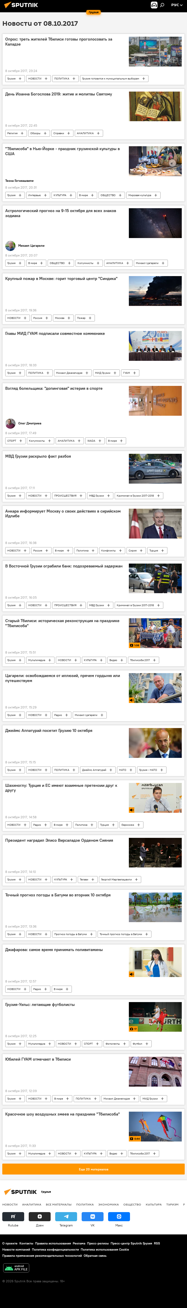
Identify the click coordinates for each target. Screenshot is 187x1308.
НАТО (122, 770)
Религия (12, 133)
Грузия (11, 78)
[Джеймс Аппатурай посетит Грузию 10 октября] (155, 743)
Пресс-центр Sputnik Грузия (131, 1243)
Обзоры (35, 133)
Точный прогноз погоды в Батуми (121, 934)
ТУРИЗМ (172, 1204)
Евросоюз (128, 824)
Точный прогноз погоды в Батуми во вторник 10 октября (58, 895)
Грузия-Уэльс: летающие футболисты (40, 1004)
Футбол (137, 1043)
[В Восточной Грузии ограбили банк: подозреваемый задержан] (155, 578)
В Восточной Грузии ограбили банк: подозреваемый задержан (63, 566)
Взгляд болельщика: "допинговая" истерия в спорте (54, 388)
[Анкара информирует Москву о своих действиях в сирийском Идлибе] (155, 524)
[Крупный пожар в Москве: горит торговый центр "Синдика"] (155, 291)
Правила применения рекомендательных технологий (42, 1256)
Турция (153, 550)
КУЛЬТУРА (60, 195)
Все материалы (59, 1204)
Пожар (81, 318)
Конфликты (108, 550)
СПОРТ (11, 440)
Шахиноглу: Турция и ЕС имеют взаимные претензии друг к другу (61, 788)
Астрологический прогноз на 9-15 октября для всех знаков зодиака (60, 213)
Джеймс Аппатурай (94, 770)
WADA (91, 440)
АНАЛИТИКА (85, 133)
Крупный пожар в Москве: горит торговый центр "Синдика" (61, 278)
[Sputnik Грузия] (22, 9)
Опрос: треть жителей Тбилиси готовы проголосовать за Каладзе (58, 42)
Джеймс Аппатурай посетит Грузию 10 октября (48, 730)
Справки (58, 133)
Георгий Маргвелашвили (116, 879)
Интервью (34, 195)
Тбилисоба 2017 (140, 660)
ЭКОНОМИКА (108, 1204)
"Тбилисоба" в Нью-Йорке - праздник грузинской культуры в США (62, 151)
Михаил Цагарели (147, 263)
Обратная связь (95, 1256)
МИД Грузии (102, 372)
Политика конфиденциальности (55, 1249)
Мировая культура (139, 195)
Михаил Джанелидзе (69, 372)
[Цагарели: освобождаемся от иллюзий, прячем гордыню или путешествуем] (155, 688)
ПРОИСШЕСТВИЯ (65, 495)
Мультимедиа (36, 660)
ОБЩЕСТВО (108, 195)
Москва (59, 318)
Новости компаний (16, 1249)
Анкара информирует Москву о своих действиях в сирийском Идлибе (63, 514)
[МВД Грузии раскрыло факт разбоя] (155, 469)
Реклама (79, 1243)
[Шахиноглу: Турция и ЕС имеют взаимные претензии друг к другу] (155, 798)
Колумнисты (86, 263)
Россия (37, 318)
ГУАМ (126, 372)
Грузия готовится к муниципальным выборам (110, 78)
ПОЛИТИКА (61, 78)
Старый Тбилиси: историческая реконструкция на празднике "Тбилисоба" (62, 623)
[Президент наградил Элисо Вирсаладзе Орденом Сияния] (155, 852)
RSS (157, 1243)
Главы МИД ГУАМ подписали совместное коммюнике (55, 333)
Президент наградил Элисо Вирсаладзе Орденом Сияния (59, 840)
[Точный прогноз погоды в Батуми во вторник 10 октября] (155, 907)
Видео (113, 660)
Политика (82, 550)
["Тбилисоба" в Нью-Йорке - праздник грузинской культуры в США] (155, 161)
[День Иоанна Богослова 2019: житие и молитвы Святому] (155, 106)
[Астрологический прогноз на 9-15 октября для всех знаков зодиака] (155, 223)
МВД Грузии (96, 495)
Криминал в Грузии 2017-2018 (135, 495)
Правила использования (53, 1243)
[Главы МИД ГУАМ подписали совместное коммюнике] (155, 346)
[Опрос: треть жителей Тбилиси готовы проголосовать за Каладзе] (155, 51)
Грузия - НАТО (148, 770)
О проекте (10, 1243)
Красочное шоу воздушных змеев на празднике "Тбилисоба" (62, 1114)
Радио (58, 715)
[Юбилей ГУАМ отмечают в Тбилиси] (155, 1071)
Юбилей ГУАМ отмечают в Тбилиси (38, 1059)
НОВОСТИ (35, 78)
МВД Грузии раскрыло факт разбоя (38, 456)
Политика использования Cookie (105, 1249)
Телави (84, 879)
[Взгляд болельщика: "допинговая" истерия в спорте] (155, 401)
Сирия (133, 550)
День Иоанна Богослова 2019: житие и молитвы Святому (58, 94)
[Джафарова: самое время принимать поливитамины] (155, 962)
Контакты (26, 1243)
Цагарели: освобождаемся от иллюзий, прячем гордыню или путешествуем (62, 678)
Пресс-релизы (98, 1243)
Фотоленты (113, 1043)
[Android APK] (16, 1268)
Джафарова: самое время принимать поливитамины (54, 949)
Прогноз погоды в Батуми (70, 934)
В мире (83, 195)
